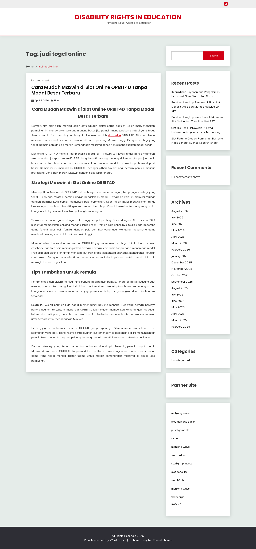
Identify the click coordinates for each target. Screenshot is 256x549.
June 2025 (177, 300)
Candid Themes (163, 540)
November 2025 (181, 268)
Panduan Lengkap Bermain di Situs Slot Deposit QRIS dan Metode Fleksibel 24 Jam (195, 106)
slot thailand (179, 455)
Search (214, 55)
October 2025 (180, 275)
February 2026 (180, 249)
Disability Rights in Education (128, 17)
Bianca (57, 100)
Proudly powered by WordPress (104, 540)
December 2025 (181, 262)
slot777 (176, 504)
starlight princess (181, 463)
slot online (114, 135)
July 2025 (177, 294)
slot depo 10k (179, 472)
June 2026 (177, 224)
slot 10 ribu (178, 480)
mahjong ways (180, 413)
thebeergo (177, 497)
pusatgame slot (181, 430)
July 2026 (177, 217)
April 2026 (178, 236)
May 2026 (178, 230)
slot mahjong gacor (183, 421)
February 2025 (180, 326)
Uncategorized (40, 80)
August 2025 (179, 288)
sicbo (174, 438)
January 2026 (179, 256)
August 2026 (179, 211)
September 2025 (182, 281)
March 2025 (179, 320)
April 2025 (178, 313)
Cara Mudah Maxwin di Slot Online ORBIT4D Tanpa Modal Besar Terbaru (89, 90)
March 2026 (179, 243)
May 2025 (178, 307)
